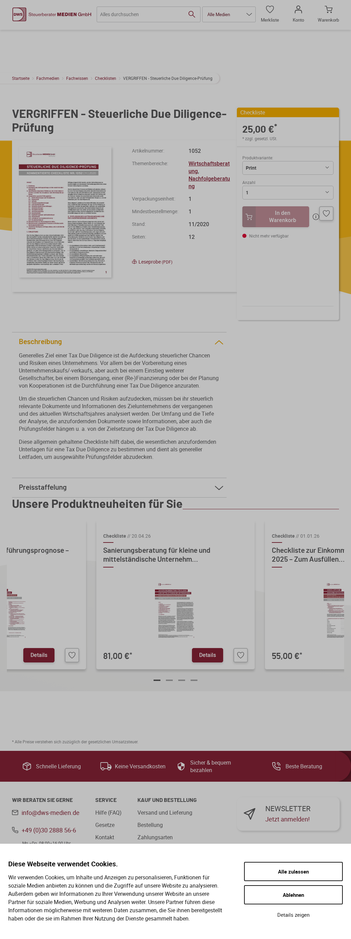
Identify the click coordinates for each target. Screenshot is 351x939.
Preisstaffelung (43, 487)
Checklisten (105, 78)
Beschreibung (40, 341)
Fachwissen (77, 78)
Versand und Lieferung (164, 812)
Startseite (20, 78)
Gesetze (104, 825)
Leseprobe (155, 261)
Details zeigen (293, 914)
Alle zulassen (293, 871)
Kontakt (104, 837)
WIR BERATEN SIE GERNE (42, 800)
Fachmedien (47, 78)
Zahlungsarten (155, 837)
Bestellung (150, 825)
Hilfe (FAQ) (108, 812)
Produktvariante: (257, 157)
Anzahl (248, 182)
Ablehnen (293, 894)
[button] (229, 14)
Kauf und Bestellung (167, 800)
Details (39, 655)
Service (106, 800)
